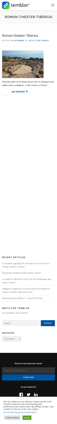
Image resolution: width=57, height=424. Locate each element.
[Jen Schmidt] (5, 92)
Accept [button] (27, 417)
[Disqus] (28, 142)
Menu (52, 5)
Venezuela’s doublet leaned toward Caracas (21, 273)
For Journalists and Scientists (15, 313)
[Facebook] (21, 394)
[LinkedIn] (36, 394)
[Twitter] (28, 394)
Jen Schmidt (43, 40)
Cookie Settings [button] (12, 417)
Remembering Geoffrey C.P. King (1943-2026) (22, 298)
